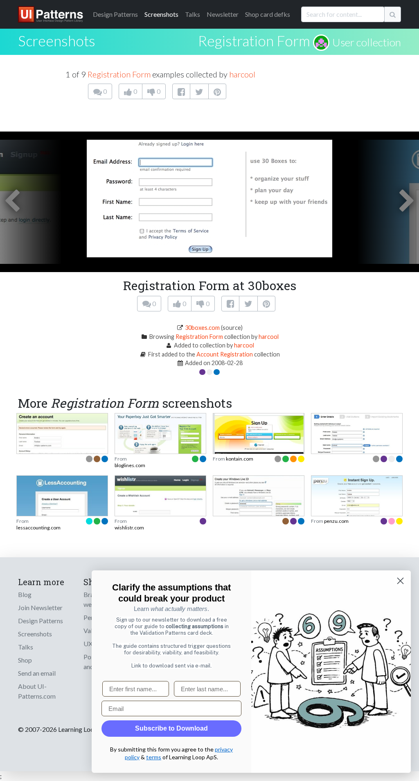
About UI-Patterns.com (37, 691)
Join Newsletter (40, 607)
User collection (366, 42)
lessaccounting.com (38, 527)
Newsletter (223, 14)
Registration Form (254, 40)
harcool (242, 74)
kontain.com (239, 459)
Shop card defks (267, 14)
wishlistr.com (129, 527)
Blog (25, 594)
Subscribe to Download (171, 728)
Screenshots (161, 14)
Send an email (37, 673)
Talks (192, 14)
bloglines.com (130, 465)
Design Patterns (40, 620)
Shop (25, 660)
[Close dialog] (400, 581)
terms (153, 757)
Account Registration (224, 354)
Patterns (115, 14)
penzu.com (336, 521)
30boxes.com (202, 327)
